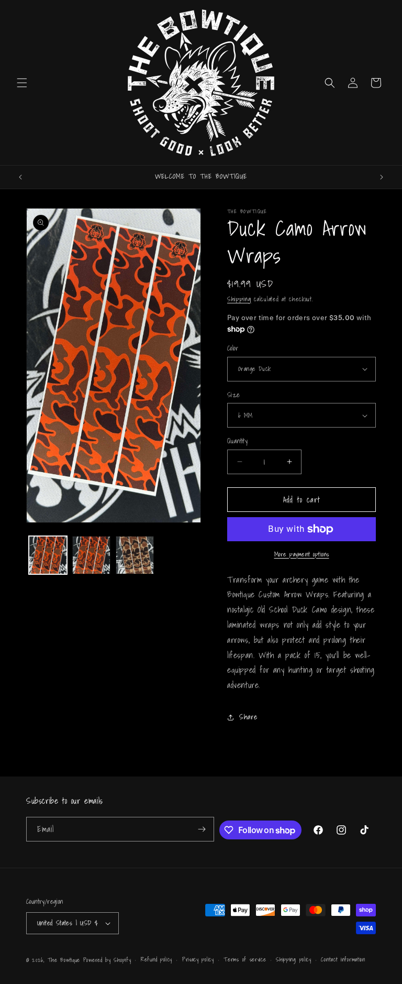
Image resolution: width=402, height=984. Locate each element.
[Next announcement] (381, 177)
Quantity (237, 441)
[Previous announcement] (20, 177)
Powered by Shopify (107, 960)
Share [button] (248, 717)
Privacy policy (198, 959)
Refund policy (156, 959)
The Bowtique (64, 960)
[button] (22, 82)
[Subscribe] (202, 829)
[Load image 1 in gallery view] (48, 555)
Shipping (239, 299)
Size (233, 395)
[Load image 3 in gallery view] (135, 555)
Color (232, 348)
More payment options (301, 554)
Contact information (343, 959)
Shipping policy (293, 959)
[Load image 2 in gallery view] (91, 555)
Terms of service (245, 959)
